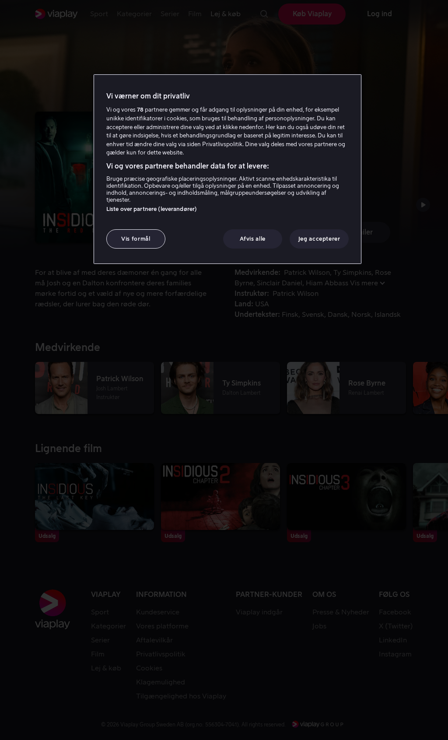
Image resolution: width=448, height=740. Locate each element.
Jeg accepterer (319, 239)
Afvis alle (253, 239)
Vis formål (135, 239)
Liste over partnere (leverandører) (151, 209)
